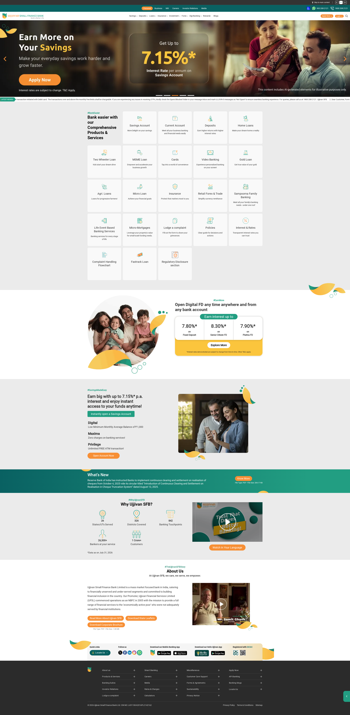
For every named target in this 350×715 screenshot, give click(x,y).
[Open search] (346, 16)
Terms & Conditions (245, 705)
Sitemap (259, 705)
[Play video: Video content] (227, 522)
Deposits (142, 16)
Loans (152, 16)
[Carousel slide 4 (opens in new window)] (175, 58)
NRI (167, 8)
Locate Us (100, 652)
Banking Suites (108, 683)
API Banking (234, 676)
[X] (120, 653)
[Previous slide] (5, 59)
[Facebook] (125, 653)
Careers (175, 8)
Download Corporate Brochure (106, 624)
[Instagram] (134, 653)
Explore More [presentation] (219, 345)
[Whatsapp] (139, 652)
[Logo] (23, 16)
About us (106, 670)
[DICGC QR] (243, 652)
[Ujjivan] (152, 652)
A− (337, 2)
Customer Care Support (197, 676)
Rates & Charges (152, 689)
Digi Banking (194, 16)
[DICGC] (236, 652)
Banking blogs (235, 683)
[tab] (159, 95)
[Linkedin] (130, 653)
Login (338, 16)
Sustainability (193, 689)
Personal (147, 8)
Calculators (150, 695)
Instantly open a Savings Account (111, 414)
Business (158, 8)
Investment (174, 16)
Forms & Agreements (196, 683)
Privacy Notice (193, 695)
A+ (345, 2)
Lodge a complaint (110, 695)
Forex (184, 16)
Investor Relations (190, 8)
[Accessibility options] (308, 8)
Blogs (216, 16)
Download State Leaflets (141, 618)
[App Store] (180, 653)
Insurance (162, 16)
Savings (132, 16)
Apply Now (326, 16)
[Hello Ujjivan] (202, 653)
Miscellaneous (193, 670)
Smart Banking (151, 670)
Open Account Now (103, 455)
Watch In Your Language (227, 547)
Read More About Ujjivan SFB (106, 618)
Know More (244, 479)
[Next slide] (345, 59)
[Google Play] (164, 653)
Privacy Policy (229, 705)
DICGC (250, 647)
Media (204, 8)
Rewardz (207, 16)
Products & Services (111, 676)
